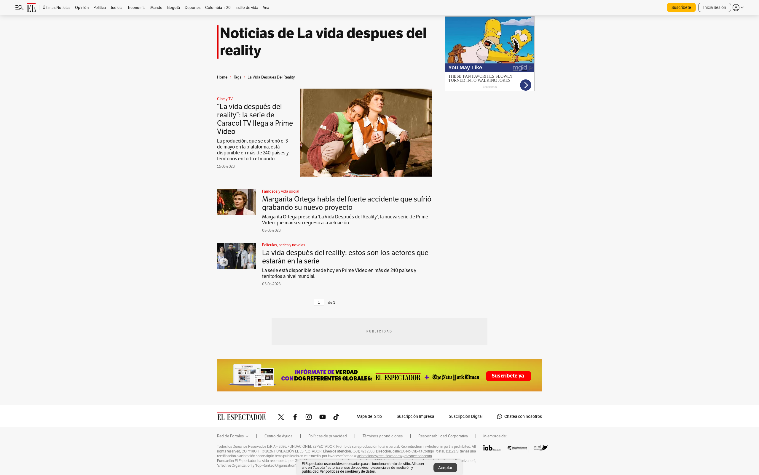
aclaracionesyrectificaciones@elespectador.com (394, 456)
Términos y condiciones (383, 436)
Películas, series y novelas (283, 245)
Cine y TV (225, 99)
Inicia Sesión (714, 7)
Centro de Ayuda (278, 436)
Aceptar (445, 467)
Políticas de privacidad (327, 436)
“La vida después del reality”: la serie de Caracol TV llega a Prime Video (255, 119)
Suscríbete (681, 7)
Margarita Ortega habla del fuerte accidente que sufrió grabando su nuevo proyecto (346, 203)
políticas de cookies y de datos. (351, 471)
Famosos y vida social (280, 191)
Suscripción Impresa (415, 416)
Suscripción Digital (465, 416)
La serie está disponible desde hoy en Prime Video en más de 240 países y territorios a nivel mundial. (339, 273)
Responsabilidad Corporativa (443, 436)
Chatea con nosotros (523, 416)
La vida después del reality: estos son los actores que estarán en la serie (345, 257)
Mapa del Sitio (369, 416)
